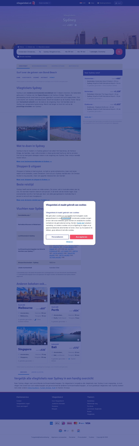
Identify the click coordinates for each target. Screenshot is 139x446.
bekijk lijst (80, 223)
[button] (69, 242)
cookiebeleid (66, 218)
